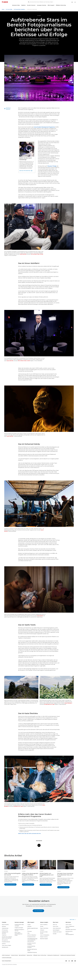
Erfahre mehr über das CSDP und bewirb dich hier (29, 833)
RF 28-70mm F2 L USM (49, 704)
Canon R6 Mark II (68, 703)
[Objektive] (26, 5)
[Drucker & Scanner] (35, 5)
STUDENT (39, 15)
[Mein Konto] (72, 2)
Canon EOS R (40, 615)
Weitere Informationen (10, 884)
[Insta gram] (69, 960)
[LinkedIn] (72, 960)
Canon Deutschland (6, 960)
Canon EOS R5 (23, 254)
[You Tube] (75, 960)
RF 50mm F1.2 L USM (18, 806)
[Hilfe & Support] (54, 5)
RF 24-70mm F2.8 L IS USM (37, 254)
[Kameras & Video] (20, 5)
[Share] (39, 845)
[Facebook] (66, 960)
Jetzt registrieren (38, 910)
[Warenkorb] (75, 2)
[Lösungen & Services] (46, 5)
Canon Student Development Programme (44, 127)
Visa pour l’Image (51, 166)
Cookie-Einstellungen (6, 957)
